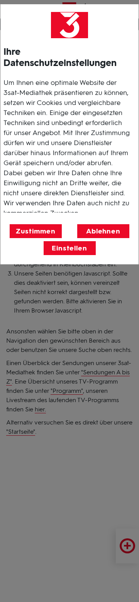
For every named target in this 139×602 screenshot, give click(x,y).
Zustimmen (35, 231)
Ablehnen (103, 231)
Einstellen (69, 248)
